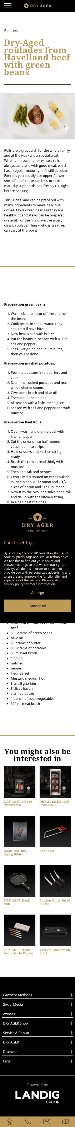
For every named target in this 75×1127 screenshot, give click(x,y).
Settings (37, 593)
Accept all (37, 606)
